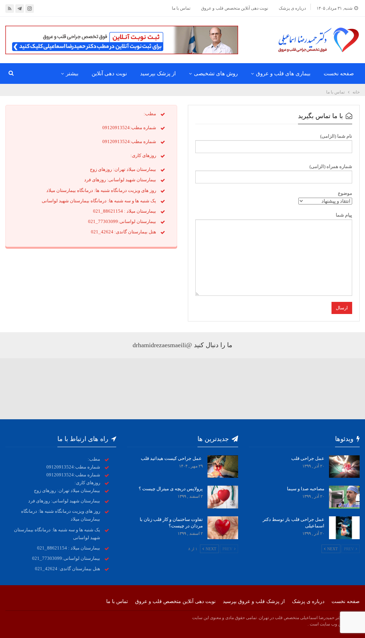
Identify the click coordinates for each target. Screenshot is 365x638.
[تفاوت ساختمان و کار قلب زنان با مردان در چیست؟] (222, 527)
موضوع (345, 193)
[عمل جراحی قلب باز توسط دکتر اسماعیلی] (344, 527)
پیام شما (344, 215)
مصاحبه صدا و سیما (305, 488)
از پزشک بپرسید (158, 73)
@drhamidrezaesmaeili (162, 345)
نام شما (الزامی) (336, 136)
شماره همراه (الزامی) (330, 166)
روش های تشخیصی (216, 73)
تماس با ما (181, 8)
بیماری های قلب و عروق (283, 73)
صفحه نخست (339, 73)
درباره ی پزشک (292, 8)
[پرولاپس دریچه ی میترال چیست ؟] (222, 497)
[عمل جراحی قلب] (344, 466)
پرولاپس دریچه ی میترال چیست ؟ (171, 488)
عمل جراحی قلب (307, 458)
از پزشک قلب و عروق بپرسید (254, 601)
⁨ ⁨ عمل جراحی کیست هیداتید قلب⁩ (171, 458)
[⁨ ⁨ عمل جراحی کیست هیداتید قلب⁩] (222, 466)
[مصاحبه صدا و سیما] (344, 497)
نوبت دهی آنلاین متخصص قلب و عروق (234, 8)
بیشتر (72, 73)
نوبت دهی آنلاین (109, 73)
